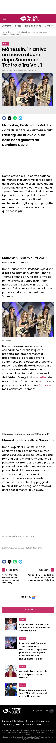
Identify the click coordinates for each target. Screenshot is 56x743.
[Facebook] (4, 118)
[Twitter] (9, 118)
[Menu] (4, 18)
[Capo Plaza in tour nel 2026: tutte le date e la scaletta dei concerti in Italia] (11, 625)
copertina (41, 377)
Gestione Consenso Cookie (28, 724)
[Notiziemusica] (29, 18)
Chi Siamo (6, 721)
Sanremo (6, 25)
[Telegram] (20, 118)
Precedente (12, 569)
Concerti (49, 25)
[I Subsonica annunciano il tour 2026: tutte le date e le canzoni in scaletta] (11, 691)
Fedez (18, 25)
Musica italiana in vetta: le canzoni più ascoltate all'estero (33, 674)
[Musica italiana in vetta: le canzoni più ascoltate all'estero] (11, 672)
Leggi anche (28, 610)
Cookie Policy (8, 724)
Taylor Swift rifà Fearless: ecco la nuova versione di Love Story (10, 579)
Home (4, 32)
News (10, 32)
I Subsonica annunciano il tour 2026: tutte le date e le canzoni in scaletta (33, 693)
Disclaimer (30, 721)
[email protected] (47, 731)
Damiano (45, 385)
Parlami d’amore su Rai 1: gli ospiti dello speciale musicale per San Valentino (41, 577)
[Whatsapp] (15, 118)
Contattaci (19, 721)
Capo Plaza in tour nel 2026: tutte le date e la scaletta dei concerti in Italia (34, 627)
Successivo (44, 569)
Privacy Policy (44, 721)
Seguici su (25, 596)
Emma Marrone (33, 25)
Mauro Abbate (8, 70)
